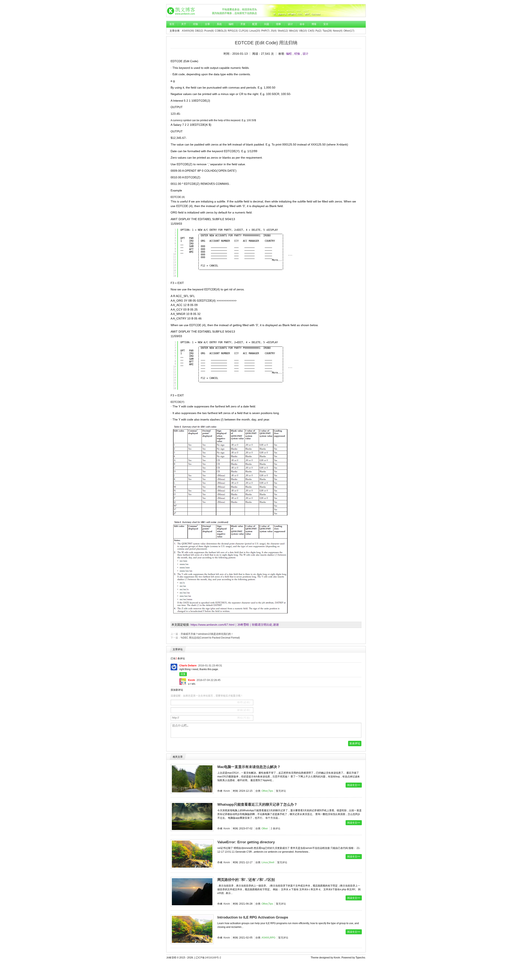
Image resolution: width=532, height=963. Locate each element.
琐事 (278, 24)
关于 (183, 24)
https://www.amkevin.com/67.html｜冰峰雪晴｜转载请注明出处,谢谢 (235, 624)
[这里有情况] (314, 10)
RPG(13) (233, 30)
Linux (265, 862)
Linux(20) (254, 30)
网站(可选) (243, 717)
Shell (271, 862)
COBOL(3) (221, 30)
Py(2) (318, 30)
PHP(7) (265, 30)
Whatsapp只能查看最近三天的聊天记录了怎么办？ (257, 804)
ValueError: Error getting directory (246, 842)
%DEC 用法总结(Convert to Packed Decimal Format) (210, 637)
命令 (302, 24)
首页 (171, 24)
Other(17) (349, 30)
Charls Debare (188, 665)
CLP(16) (243, 30)
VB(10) (303, 30)
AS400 (265, 937)
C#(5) (311, 30)
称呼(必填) (243, 702)
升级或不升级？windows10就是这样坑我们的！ (207, 634)
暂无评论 (281, 790)
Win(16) (293, 30)
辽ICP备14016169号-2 (208, 957)
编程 (231, 24)
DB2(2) (199, 30)
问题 (266, 24)
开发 (242, 24)
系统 (219, 24)
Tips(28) (327, 30)
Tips (270, 790)
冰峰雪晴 (183, 10)
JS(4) (274, 30)
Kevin (191, 680)
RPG (272, 937)
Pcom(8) (209, 30)
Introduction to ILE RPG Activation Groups (252, 917)
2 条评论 (275, 828)
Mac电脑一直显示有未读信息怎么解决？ (249, 767)
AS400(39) (188, 30)
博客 (314, 24)
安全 (325, 24)
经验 (195, 24)
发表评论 (354, 743)
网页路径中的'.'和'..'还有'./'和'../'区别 (246, 880)
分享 (207, 24)
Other (265, 790)
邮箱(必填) (243, 710)
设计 (290, 24)
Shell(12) (283, 30)
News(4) (337, 30)
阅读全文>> (353, 785)
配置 (254, 24)
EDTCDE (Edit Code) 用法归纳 (266, 42)
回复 (183, 674)
